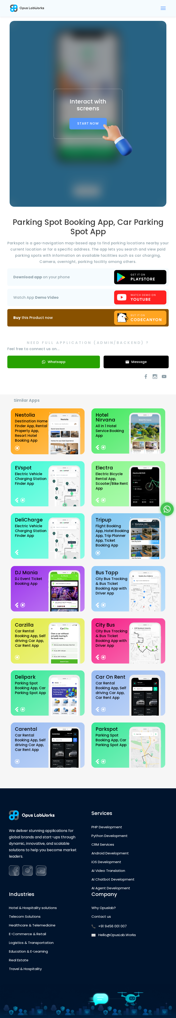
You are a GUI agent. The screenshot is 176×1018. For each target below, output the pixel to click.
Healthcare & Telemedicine (32, 925)
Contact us (101, 916)
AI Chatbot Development (113, 879)
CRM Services (102, 844)
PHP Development (106, 827)
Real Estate (18, 960)
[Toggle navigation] (163, 8)
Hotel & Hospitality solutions (33, 908)
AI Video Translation (108, 870)
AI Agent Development (110, 888)
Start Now (88, 123)
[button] (167, 509)
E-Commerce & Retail (27, 934)
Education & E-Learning (28, 951)
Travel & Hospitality (25, 969)
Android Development (110, 853)
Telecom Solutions (25, 916)
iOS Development (106, 862)
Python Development (109, 836)
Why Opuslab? (103, 908)
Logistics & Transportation (31, 942)
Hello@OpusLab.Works (117, 935)
